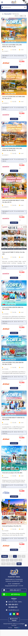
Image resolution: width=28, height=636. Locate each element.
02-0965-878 (12, 607)
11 (8, 564)
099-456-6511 (13, 604)
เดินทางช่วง (13, 56)
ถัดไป (19, 564)
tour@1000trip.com (13, 610)
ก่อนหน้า (4, 556)
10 (3, 564)
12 (13, 564)
